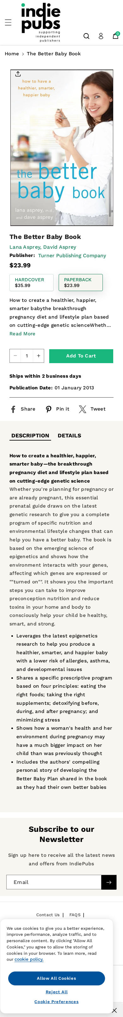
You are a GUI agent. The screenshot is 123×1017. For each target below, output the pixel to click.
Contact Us (48, 914)
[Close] (114, 1010)
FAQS (74, 914)
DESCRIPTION (30, 435)
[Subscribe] (108, 882)
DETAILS (69, 435)
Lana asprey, (25, 247)
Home (12, 54)
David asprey (59, 247)
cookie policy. (29, 959)
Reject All (57, 992)
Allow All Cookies (56, 978)
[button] (12, 22)
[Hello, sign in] (101, 36)
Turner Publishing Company (72, 256)
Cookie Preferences (56, 1001)
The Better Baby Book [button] (54, 54)
